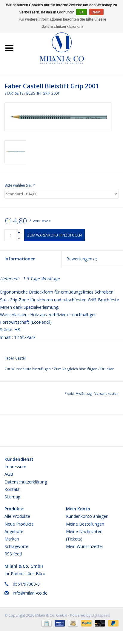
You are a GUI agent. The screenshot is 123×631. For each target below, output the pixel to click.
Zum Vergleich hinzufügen (76, 368)
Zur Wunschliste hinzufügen (28, 368)
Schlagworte (16, 546)
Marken (11, 539)
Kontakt (12, 489)
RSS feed (13, 554)
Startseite (13, 93)
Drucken (107, 368)
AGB (8, 474)
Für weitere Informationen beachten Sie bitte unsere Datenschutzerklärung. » (62, 23)
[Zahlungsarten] (46, 622)
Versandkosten (106, 393)
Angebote (13, 531)
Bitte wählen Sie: (19, 185)
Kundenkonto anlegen (87, 516)
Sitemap (12, 497)
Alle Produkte (17, 516)
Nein (96, 12)
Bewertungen (81, 259)
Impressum (15, 466)
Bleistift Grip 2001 (43, 93)
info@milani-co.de (30, 593)
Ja (81, 12)
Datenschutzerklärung (25, 482)
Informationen (20, 259)
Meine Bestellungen (85, 524)
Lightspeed (100, 615)
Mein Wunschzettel (84, 546)
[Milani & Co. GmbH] (70, 47)
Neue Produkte (19, 524)
